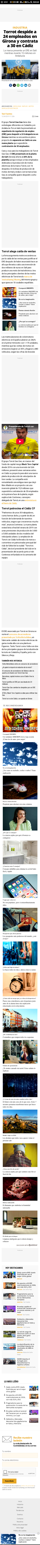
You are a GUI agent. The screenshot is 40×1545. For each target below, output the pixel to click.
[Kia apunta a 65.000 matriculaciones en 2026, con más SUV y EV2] (9, 1285)
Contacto (20, 1519)
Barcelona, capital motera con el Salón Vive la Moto (18, 677)
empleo (25, 106)
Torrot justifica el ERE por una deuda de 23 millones (17, 683)
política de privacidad (27, 1486)
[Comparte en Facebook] (10, 85)
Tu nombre (6, 1451)
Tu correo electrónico (10, 1460)
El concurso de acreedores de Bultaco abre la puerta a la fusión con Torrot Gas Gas (18, 672)
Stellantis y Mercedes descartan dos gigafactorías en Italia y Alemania (26, 1322)
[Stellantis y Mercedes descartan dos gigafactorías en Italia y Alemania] (9, 1321)
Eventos (20, 1514)
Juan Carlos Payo (27, 1289)
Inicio (20, 1501)
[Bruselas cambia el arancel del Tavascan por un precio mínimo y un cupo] (9, 1309)
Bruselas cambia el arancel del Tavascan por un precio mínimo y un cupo (26, 1309)
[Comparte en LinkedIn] (25, 85)
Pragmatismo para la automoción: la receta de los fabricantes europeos (25, 1297)
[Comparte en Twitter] (14, 85)
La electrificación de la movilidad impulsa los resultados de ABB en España (25, 1347)
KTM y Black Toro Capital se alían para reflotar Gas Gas (19, 694)
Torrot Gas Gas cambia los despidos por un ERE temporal (18, 688)
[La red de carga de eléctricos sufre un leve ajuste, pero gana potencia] (9, 1334)
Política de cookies (20, 1531)
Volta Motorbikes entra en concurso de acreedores (20, 664)
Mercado (19, 1279)
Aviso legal (20, 1528)
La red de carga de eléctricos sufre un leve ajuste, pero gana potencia (26, 1334)
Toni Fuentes (7, 114)
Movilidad (17, 106)
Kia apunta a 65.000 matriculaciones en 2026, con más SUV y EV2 (26, 1285)
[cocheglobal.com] (20, 2)
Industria (20, 1302)
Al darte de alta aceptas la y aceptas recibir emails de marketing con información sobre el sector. (18, 1487)
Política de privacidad (20, 1525)
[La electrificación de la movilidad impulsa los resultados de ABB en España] (9, 1346)
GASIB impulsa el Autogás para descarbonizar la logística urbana (23, 1362)
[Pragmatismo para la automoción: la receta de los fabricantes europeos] (9, 1296)
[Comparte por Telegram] (21, 85)
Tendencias (20, 1340)
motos (31, 106)
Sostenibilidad (21, 1367)
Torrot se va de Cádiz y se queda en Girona (17, 699)
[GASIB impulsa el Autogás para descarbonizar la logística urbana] (9, 1361)
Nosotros (20, 1522)
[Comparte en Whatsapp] (18, 85)
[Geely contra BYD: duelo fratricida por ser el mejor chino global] (9, 1275)
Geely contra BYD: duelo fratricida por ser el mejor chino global (26, 1274)
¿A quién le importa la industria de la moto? (17, 667)
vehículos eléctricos (10, 108)
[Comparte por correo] (29, 85)
